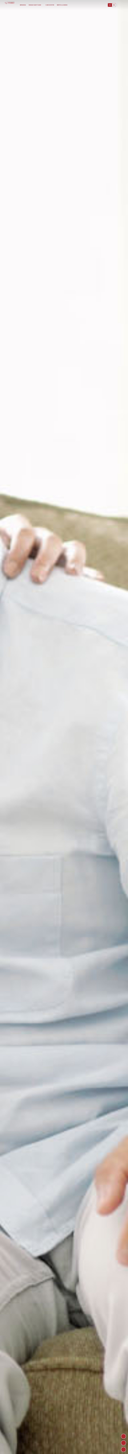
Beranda (23, 5)
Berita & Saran (62, 5)
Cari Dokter (50, 5)
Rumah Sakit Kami (35, 5)
